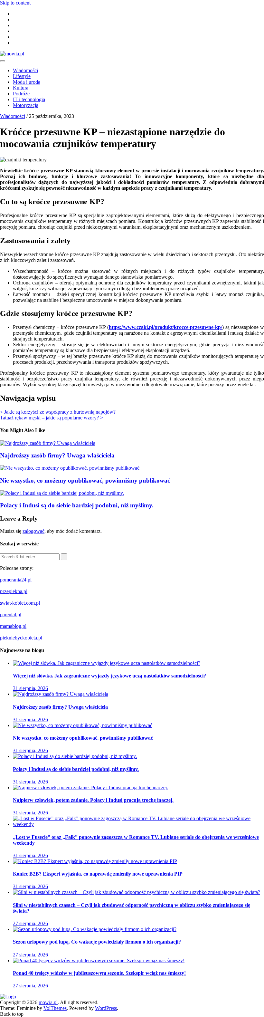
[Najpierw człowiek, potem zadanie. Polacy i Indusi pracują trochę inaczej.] (90, 787)
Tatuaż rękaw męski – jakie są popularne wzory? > (51, 417)
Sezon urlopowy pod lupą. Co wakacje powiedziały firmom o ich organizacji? (97, 942)
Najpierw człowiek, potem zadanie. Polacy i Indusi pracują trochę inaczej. (93, 800)
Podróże (21, 93)
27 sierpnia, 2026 (30, 923)
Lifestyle (22, 76)
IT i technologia (29, 99)
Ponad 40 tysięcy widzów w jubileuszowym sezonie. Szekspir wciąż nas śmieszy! (99, 973)
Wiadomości (25, 70)
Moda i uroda (26, 82)
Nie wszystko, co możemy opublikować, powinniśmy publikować (85, 480)
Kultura (20, 88)
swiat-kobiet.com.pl (20, 603)
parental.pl (10, 614)
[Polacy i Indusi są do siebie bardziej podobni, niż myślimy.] (75, 756)
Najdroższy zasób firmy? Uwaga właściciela (57, 455)
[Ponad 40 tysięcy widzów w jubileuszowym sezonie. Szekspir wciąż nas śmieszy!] (98, 960)
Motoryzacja (25, 105)
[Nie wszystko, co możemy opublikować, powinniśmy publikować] (82, 725)
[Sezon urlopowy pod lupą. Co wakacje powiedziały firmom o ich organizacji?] (94, 929)
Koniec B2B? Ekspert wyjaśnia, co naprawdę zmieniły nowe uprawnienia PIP (98, 874)
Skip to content (15, 2)
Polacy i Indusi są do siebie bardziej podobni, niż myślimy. (77, 505)
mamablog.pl (13, 626)
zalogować (33, 531)
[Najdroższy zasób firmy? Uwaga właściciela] (60, 694)
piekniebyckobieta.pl (21, 637)
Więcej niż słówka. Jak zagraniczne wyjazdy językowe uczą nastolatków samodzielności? (109, 675)
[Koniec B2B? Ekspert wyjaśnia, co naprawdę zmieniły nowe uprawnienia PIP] (95, 861)
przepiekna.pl (13, 591)
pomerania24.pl (16, 579)
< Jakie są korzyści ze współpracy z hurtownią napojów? (58, 412)
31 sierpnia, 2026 (30, 688)
